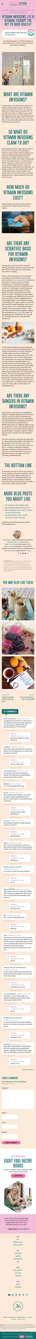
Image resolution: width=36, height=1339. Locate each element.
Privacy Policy (21, 1319)
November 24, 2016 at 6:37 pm (17, 810)
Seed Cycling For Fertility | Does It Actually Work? (27, 697)
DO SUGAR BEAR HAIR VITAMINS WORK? (17, 505)
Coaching (18, 1287)
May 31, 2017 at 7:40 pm (22, 771)
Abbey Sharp (20, 33)
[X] (23, 1294)
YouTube (18, 1276)
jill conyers (7, 821)
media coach (11, 546)
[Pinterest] (23, 553)
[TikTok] (12, 1294)
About (18, 1284)
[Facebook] (20, 553)
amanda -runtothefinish (10, 718)
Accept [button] (21, 1336)
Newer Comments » (28, 1069)
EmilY (5, 915)
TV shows (28, 550)
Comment (5, 1088)
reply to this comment (9, 730)
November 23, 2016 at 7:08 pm (13, 935)
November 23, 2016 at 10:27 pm (11, 869)
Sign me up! (18, 1176)
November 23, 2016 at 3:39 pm (23, 994)
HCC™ (18, 1239)
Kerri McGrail (7, 1044)
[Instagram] (18, 553)
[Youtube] (25, 553)
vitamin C (15, 357)
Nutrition (18, 1253)
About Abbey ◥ (24, 1229)
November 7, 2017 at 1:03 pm (23, 718)
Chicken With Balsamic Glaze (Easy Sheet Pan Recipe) (8, 698)
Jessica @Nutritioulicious (10, 771)
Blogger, (16, 544)
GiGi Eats (6, 792)
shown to (4, 306)
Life (18, 1262)
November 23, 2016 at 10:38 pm (15, 843)
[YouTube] (9, 1294)
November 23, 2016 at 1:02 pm (10, 1020)
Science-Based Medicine (20, 280)
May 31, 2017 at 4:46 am (15, 784)
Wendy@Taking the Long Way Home (13, 1018)
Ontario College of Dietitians (16, 542)
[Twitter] (27, 553)
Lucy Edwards (7, 747)
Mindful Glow (18, 1242)
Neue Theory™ (18, 1270)
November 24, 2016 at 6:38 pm (17, 834)
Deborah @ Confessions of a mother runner (15, 967)
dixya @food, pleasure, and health (12, 867)
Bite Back (18, 1273)
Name (4, 1113)
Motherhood (18, 1259)
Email (4, 1122)
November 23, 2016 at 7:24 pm (13, 915)
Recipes (18, 1256)
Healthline (9, 550)
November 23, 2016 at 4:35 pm (10, 969)
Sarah (5, 935)
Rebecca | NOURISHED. (9, 889)
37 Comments (23, 12)
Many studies (18, 312)
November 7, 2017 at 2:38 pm (17, 736)
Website (4, 1132)
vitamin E (24, 443)
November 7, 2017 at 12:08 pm (17, 747)
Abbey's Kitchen (18, 4)
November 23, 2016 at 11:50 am (18, 1044)
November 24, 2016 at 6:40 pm (17, 1035)
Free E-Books (18, 1245)
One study (9, 369)
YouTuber (10, 544)
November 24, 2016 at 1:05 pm (15, 792)
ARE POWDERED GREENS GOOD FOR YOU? (17, 508)
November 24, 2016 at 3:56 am (17, 821)
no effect (14, 306)
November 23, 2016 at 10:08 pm (22, 889)
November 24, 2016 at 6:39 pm (17, 926)
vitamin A (13, 445)
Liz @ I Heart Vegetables (10, 994)
